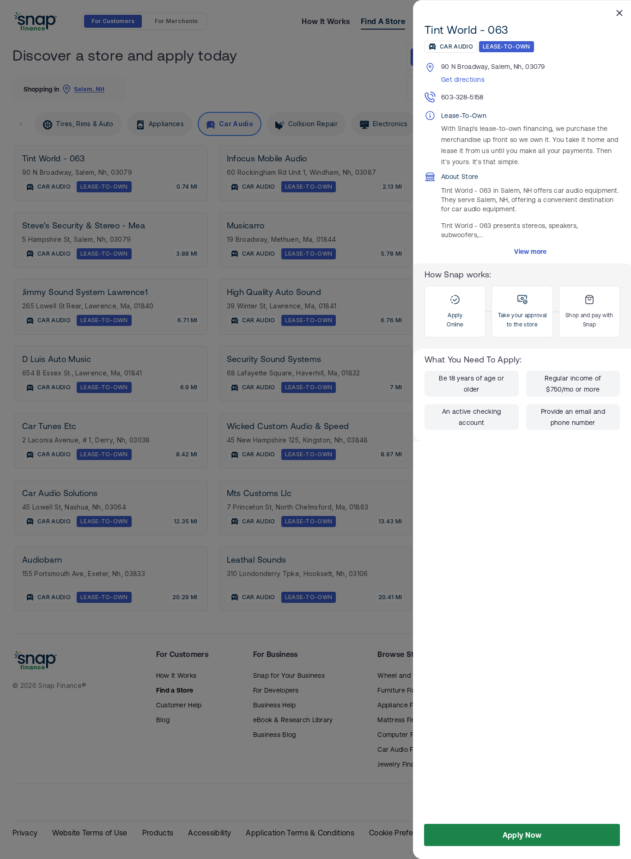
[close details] (619, 12)
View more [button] (530, 251)
